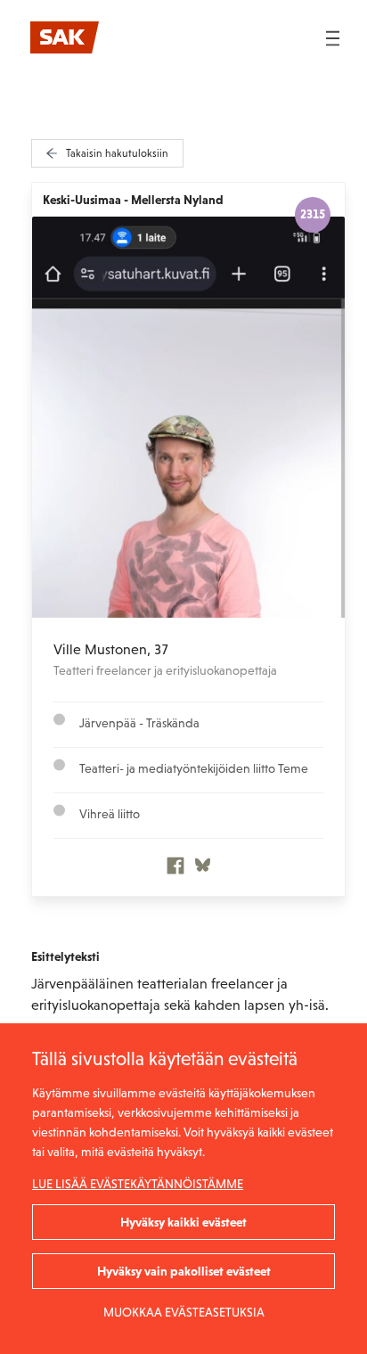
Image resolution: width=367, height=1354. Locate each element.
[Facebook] (175, 870)
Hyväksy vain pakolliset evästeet (184, 1271)
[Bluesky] (202, 870)
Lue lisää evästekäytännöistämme (137, 1184)
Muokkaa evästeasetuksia (184, 1312)
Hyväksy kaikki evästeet (183, 1222)
